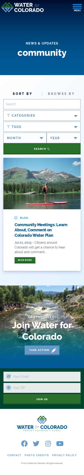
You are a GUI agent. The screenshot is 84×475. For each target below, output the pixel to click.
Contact (14, 455)
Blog (24, 217)
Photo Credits (37, 455)
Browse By (61, 94)
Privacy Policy (64, 455)
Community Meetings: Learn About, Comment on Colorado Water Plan (41, 230)
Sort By (22, 94)
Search (40, 148)
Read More (25, 260)
